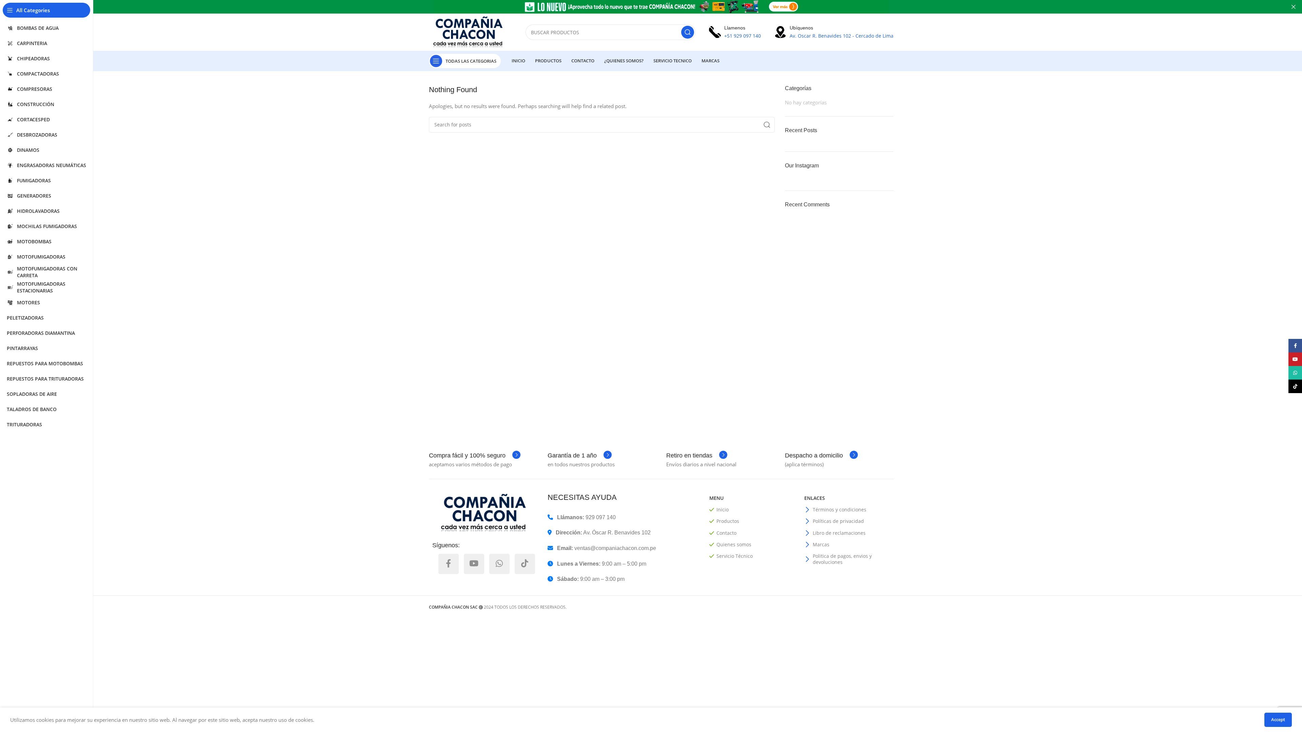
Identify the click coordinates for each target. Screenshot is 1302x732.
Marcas (821, 544)
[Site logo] (470, 31)
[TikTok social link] (525, 564)
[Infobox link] (474, 455)
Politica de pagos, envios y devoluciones (842, 559)
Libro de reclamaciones (839, 533)
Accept (1278, 719)
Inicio (722, 509)
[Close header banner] (1293, 7)
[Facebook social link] (448, 564)
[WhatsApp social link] (499, 564)
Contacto (726, 533)
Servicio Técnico (734, 556)
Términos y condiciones (839, 509)
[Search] (687, 32)
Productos (727, 521)
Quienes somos (733, 544)
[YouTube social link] (474, 564)
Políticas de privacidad (838, 521)
